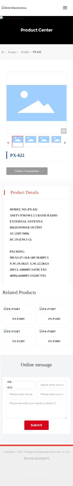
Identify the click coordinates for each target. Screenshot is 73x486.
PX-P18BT (54, 341)
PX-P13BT (54, 319)
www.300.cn (39, 472)
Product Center (37, 30)
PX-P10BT (19, 319)
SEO (50, 472)
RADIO (25, 52)
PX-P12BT (19, 341)
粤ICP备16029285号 (36, 458)
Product (12, 52)
